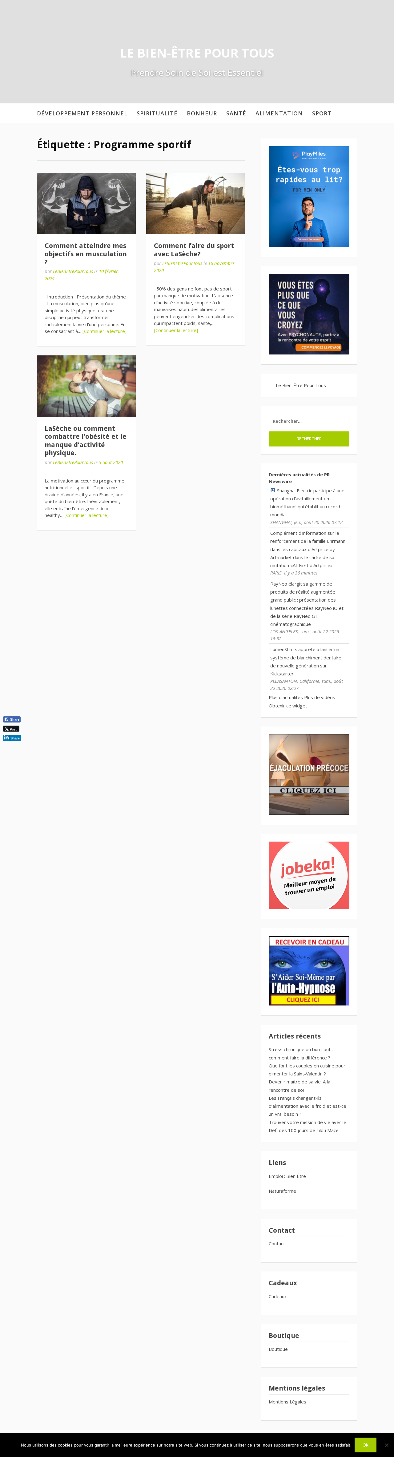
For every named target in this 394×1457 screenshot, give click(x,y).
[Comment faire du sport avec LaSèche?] (195, 203)
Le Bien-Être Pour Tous (197, 52)
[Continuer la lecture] (104, 331)
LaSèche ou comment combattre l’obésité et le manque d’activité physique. (86, 441)
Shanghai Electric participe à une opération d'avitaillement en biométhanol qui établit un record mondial (307, 502)
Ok (365, 1445)
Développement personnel (82, 113)
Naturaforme (283, 1191)
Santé (236, 113)
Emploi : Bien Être (287, 1176)
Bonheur (202, 113)
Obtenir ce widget (288, 705)
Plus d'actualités (286, 697)
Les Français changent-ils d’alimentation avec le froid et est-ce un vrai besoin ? (307, 1106)
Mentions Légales (287, 1402)
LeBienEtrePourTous (73, 271)
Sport (322, 113)
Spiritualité (157, 113)
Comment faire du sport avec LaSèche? (194, 250)
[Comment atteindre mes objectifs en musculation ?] (86, 203)
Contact (277, 1243)
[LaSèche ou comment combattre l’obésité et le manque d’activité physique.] (86, 386)
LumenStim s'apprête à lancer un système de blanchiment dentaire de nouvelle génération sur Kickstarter (305, 661)
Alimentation (279, 113)
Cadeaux (278, 1296)
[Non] (386, 1445)
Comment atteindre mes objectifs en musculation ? (86, 254)
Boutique (278, 1349)
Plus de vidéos (319, 697)
